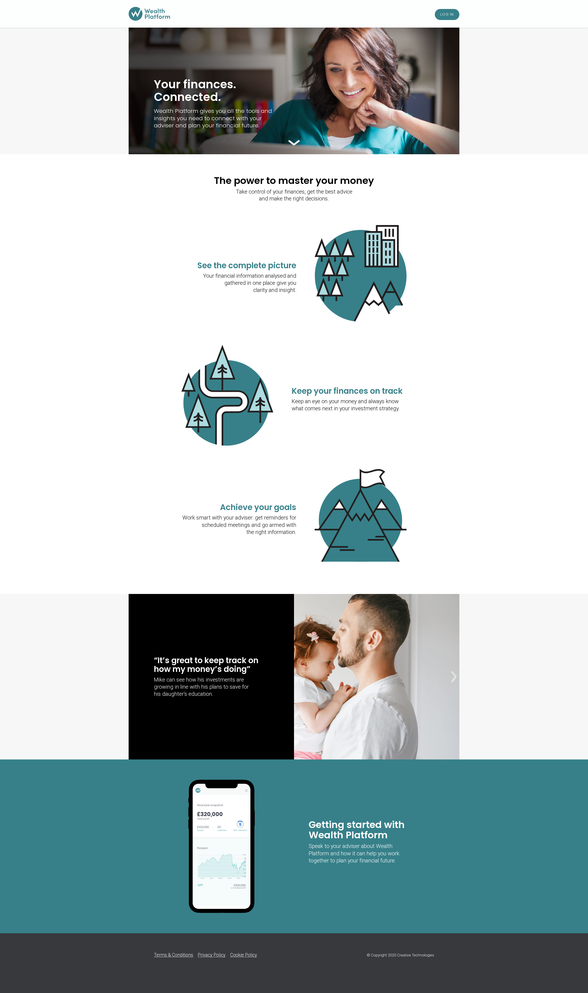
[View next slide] (453, 676)
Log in (447, 14)
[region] (294, 676)
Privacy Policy (212, 955)
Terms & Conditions (173, 955)
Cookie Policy (243, 955)
